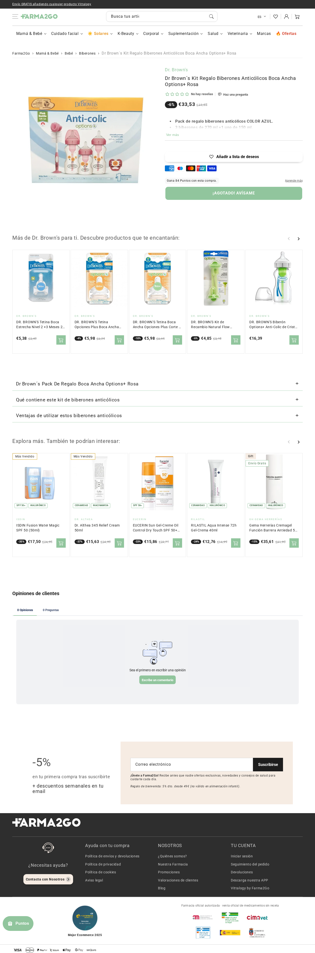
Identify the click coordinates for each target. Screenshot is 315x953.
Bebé (69, 53)
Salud (213, 33)
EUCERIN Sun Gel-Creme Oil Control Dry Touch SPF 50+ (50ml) (155, 528)
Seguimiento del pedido (250, 864)
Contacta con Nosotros (45, 879)
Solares (101, 33)
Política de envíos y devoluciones (112, 856)
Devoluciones (242, 872)
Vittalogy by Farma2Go (250, 888)
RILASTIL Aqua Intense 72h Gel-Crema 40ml (213, 527)
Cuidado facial (65, 33)
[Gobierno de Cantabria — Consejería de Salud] (257, 932)
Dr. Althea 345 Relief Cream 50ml (97, 527)
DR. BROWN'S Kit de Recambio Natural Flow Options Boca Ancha (210, 325)
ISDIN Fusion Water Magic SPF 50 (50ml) (37, 527)
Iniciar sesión (242, 856)
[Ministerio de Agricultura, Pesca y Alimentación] (230, 932)
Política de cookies (100, 872)
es (260, 17)
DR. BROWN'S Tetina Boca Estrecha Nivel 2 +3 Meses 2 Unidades (39, 325)
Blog (161, 888)
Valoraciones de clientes (178, 880)
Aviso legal (94, 880)
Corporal (151, 33)
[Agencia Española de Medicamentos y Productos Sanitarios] (203, 917)
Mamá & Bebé (29, 33)
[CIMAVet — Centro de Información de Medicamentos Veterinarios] (257, 917)
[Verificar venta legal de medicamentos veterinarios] (203, 932)
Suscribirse (268, 764)
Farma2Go (21, 53)
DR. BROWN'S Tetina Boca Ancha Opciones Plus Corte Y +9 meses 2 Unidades (157, 325)
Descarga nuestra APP (249, 880)
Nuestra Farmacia (173, 864)
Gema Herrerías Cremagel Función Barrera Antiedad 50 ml (273, 528)
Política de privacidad (103, 864)
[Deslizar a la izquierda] (289, 239)
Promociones (169, 872)
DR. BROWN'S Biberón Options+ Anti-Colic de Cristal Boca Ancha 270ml (273, 325)
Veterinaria (238, 33)
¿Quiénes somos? (172, 856)
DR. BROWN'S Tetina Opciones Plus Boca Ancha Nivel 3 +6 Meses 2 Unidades (98, 325)
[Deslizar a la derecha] (298, 239)
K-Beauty (126, 33)
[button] (297, 16)
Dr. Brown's (176, 69)
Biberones (87, 53)
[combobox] (162, 16)
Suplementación (183, 33)
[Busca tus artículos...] (211, 16)
